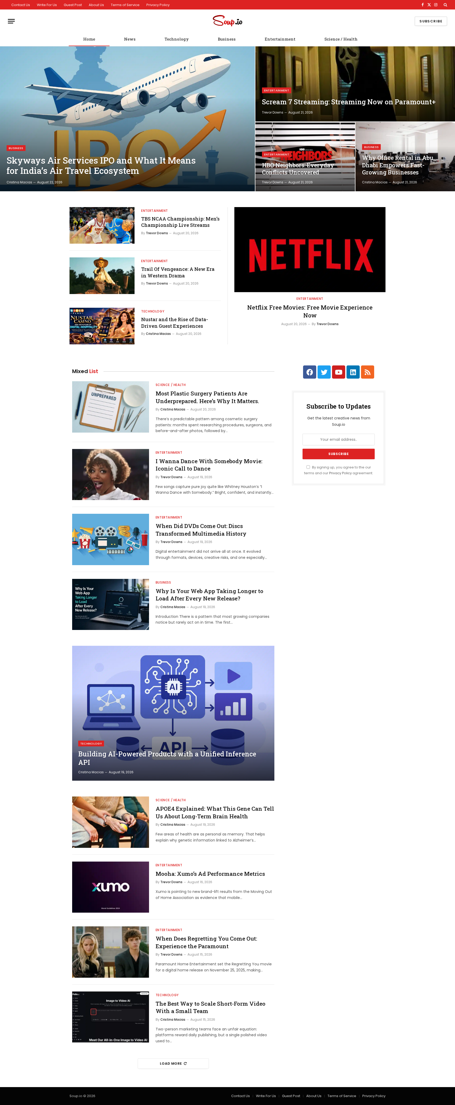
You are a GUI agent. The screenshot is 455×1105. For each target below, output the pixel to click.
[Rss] (367, 372)
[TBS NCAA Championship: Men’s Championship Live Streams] (102, 225)
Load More (171, 1063)
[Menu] (11, 21)
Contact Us (20, 4)
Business (227, 39)
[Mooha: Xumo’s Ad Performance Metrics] (110, 887)
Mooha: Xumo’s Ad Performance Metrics (210, 873)
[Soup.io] (227, 21)
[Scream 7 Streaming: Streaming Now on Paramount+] (355, 83)
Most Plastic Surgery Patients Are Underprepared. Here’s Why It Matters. (207, 397)
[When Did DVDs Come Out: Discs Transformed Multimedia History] (110, 539)
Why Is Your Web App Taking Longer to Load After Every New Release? (209, 594)
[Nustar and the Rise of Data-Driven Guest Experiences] (102, 326)
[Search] (445, 4)
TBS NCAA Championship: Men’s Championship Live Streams (180, 222)
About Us (96, 4)
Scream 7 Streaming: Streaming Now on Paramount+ (349, 101)
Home (89, 39)
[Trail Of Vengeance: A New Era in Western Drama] (102, 275)
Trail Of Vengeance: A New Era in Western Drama (178, 272)
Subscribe (430, 21)
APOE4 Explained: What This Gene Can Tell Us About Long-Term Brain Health (215, 812)
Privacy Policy (158, 4)
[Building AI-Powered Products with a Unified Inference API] (173, 713)
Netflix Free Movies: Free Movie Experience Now (310, 311)
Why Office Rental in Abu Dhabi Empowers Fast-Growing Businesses (397, 165)
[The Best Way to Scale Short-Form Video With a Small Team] (110, 1017)
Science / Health (341, 39)
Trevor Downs (272, 112)
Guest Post (73, 4)
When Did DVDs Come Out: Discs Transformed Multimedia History (201, 529)
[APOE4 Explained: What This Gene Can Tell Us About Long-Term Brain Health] (110, 822)
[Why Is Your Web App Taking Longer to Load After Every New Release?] (110, 604)
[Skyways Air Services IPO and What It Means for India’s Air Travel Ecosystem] (127, 118)
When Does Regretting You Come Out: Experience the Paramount (206, 942)
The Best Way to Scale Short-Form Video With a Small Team (210, 1007)
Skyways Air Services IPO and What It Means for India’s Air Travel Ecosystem (101, 165)
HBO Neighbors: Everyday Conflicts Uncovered (298, 169)
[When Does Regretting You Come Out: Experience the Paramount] (110, 952)
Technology (177, 39)
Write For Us (47, 4)
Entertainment (280, 39)
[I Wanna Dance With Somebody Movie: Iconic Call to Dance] (110, 474)
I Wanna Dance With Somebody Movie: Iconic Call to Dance (209, 464)
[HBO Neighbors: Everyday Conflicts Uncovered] (305, 156)
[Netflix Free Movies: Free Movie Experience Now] (309, 249)
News (130, 39)
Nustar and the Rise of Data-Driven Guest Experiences (174, 322)
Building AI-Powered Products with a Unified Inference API (167, 758)
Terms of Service (125, 4)
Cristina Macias (19, 182)
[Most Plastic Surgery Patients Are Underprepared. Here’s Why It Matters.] (110, 407)
